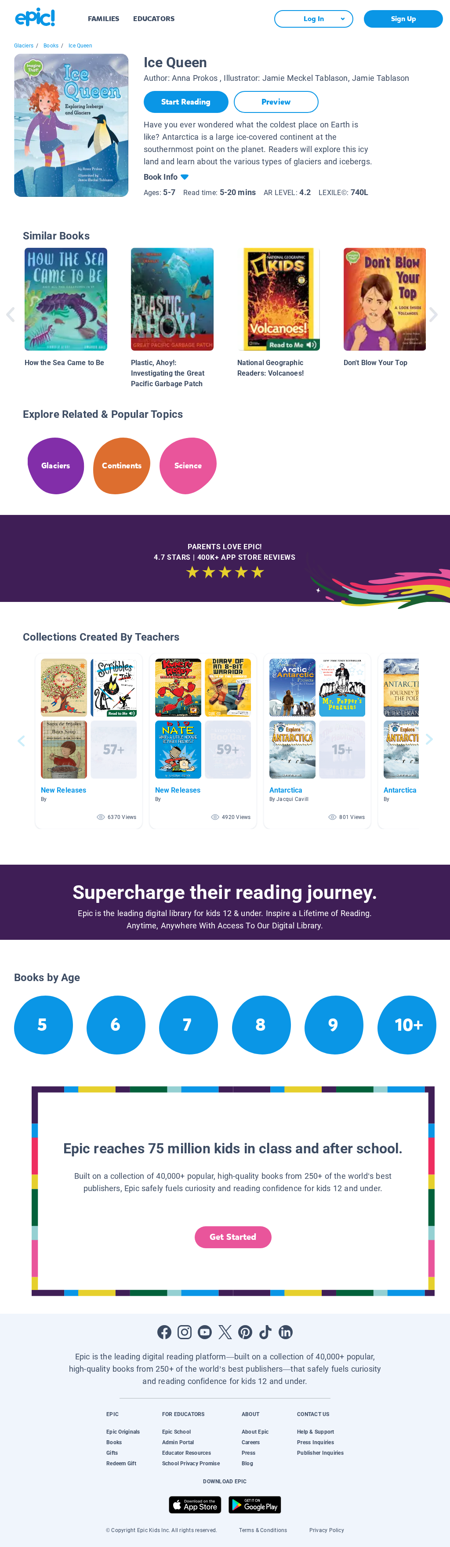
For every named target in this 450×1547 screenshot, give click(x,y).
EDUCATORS (153, 18)
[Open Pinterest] (245, 1332)
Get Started (233, 1237)
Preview (275, 102)
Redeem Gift (121, 1463)
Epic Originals (123, 1432)
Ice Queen (80, 46)
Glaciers (23, 46)
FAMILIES (103, 18)
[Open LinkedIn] (286, 1332)
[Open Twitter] (225, 1332)
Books (51, 46)
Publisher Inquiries (320, 1453)
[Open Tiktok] (265, 1332)
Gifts (112, 1453)
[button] (88, 741)
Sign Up (403, 18)
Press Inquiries (315, 1442)
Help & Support (315, 1432)
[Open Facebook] (164, 1332)
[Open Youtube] (205, 1332)
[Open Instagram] (185, 1332)
